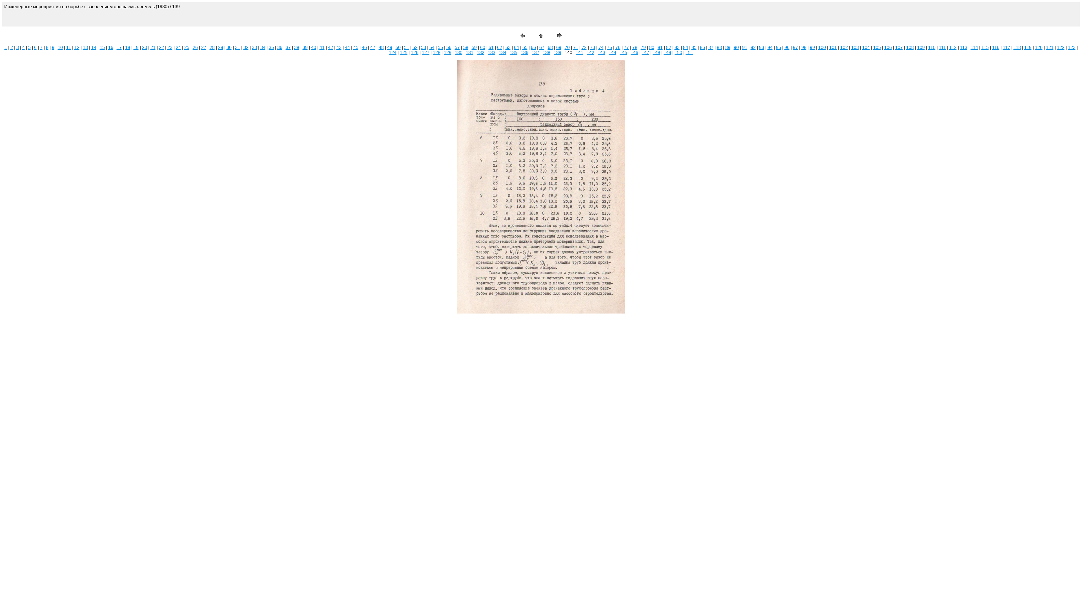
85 (694, 47)
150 (678, 52)
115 (985, 47)
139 (557, 52)
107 (899, 47)
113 (963, 47)
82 (668, 47)
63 (508, 47)
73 (592, 47)
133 (491, 52)
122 (1061, 47)
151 (689, 52)
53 (423, 47)
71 (575, 47)
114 (974, 47)
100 (822, 47)
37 (288, 47)
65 (524, 47)
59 (474, 47)
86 (702, 47)
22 (161, 47)
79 (643, 47)
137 (535, 52)
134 (502, 52)
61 (491, 47)
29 (220, 47)
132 (480, 52)
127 (425, 52)
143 (601, 52)
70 (567, 47)
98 (803, 47)
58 (465, 47)
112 (953, 47)
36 (279, 47)
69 (558, 47)
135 (513, 52)
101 (833, 47)
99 (812, 47)
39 (305, 47)
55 (440, 47)
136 (524, 52)
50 (398, 47)
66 (533, 47)
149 (667, 52)
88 (719, 47)
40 (313, 47)
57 (457, 47)
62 (499, 47)
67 (541, 47)
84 (685, 47)
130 (458, 52)
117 (1006, 47)
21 (153, 47)
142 (590, 52)
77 (626, 47)
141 (579, 52)
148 (656, 52)
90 (736, 47)
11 (68, 47)
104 (866, 47)
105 (877, 47)
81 (660, 47)
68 (550, 47)
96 (787, 47)
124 (392, 52)
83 (677, 47)
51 (406, 47)
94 (770, 47)
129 (447, 52)
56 (448, 47)
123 (1072, 47)
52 (415, 47)
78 (634, 47)
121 (1050, 47)
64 (516, 47)
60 (482, 47)
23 (169, 47)
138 (546, 52)
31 (237, 47)
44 (347, 47)
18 (127, 47)
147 (645, 52)
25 (186, 47)
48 (381, 47)
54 (431, 47)
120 (1039, 47)
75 (609, 47)
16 (110, 47)
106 (888, 47)
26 (195, 47)
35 (271, 47)
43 (339, 47)
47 (372, 47)
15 (102, 47)
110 (931, 47)
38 (296, 47)
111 (942, 47)
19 (136, 47)
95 (778, 47)
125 (403, 52)
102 (844, 47)
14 (93, 47)
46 (364, 47)
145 (623, 52)
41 (322, 47)
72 (584, 47)
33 (254, 47)
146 (634, 52)
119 (1028, 47)
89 (727, 47)
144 (612, 52)
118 (1017, 47)
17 (119, 47)
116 (995, 47)
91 (744, 47)
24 (178, 47)
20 (144, 47)
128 (436, 52)
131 (469, 52)
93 (761, 47)
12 (76, 47)
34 (262, 47)
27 (203, 47)
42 (330, 47)
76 (617, 47)
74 (601, 47)
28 (212, 47)
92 (753, 47)
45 (355, 47)
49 (389, 47)
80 (651, 47)
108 (910, 47)
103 (855, 47)
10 (60, 47)
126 (414, 52)
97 (795, 47)
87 (710, 47)
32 (246, 47)
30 (229, 47)
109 (921, 47)
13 (85, 47)
